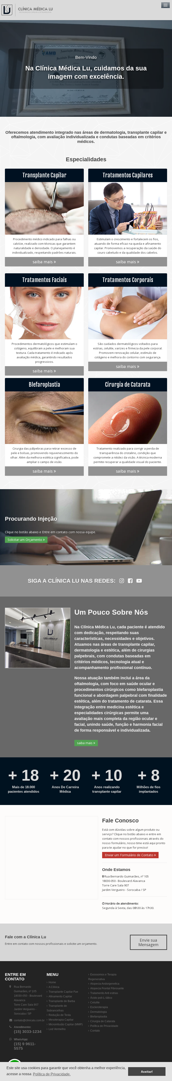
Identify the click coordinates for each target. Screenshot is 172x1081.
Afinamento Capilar (60, 996)
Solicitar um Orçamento (25, 539)
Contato (95, 1030)
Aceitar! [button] (147, 1071)
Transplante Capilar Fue (63, 991)
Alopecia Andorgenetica (104, 983)
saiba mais (43, 261)
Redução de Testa (60, 1015)
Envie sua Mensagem (148, 942)
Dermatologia (98, 1011)
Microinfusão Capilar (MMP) (66, 1024)
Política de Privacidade (104, 1026)
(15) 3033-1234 (27, 1031)
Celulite (95, 1002)
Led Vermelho (57, 1029)
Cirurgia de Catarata (102, 1021)
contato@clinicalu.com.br (29, 1020)
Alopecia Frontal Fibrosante (107, 988)
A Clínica (54, 987)
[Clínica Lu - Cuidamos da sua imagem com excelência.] (28, 10)
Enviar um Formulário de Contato (129, 855)
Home (52, 982)
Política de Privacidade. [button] (52, 1074)
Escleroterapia (99, 1007)
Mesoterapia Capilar (61, 1019)
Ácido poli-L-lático (101, 997)
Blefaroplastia (98, 1016)
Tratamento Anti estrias (104, 993)
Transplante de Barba (62, 1001)
